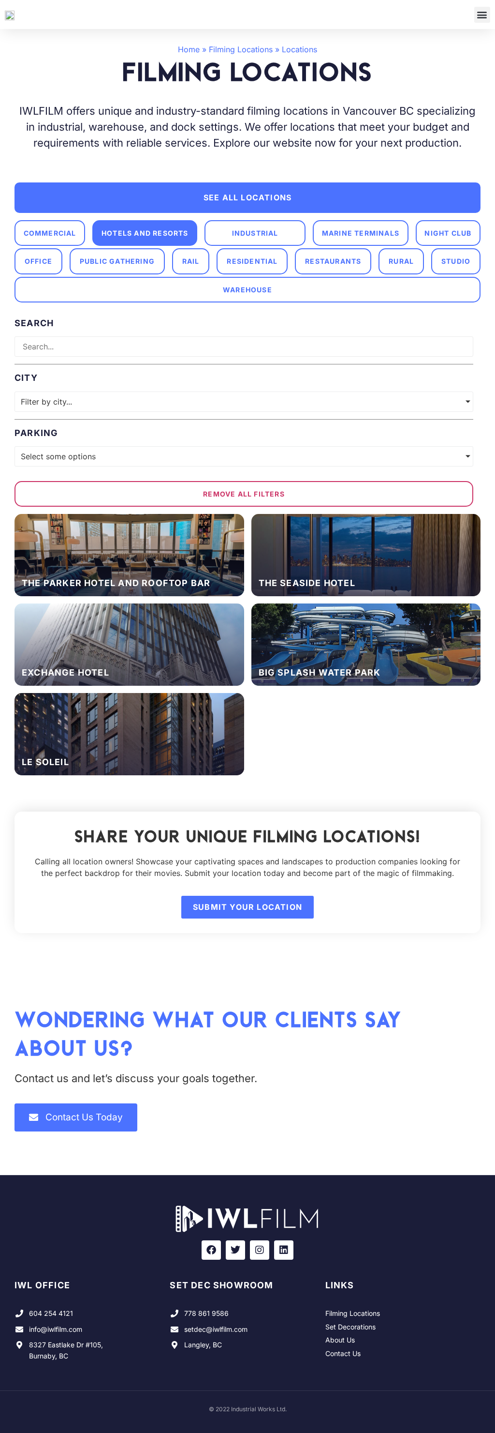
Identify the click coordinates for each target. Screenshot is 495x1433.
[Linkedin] (283, 1250)
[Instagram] (259, 1250)
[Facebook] (211, 1250)
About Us (340, 1340)
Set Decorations (350, 1327)
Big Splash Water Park (320, 672)
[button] (482, 15)
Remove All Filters (244, 494)
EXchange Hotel (65, 672)
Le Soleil (45, 762)
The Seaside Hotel (307, 583)
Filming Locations (241, 49)
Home (189, 49)
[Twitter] (235, 1250)
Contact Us (343, 1353)
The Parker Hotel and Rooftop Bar (116, 583)
